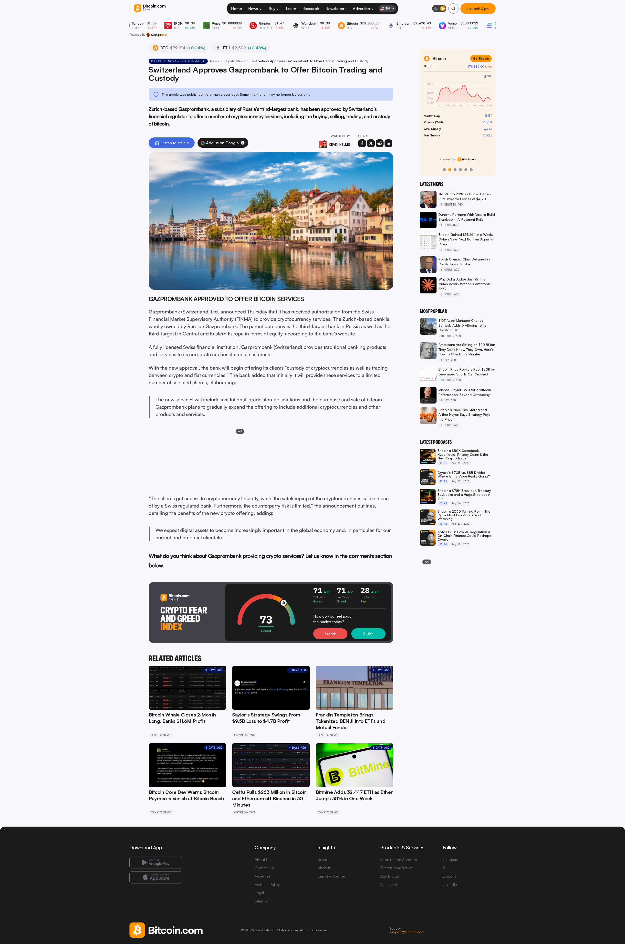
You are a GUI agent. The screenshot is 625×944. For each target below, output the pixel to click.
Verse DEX (389, 884)
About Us (262, 859)
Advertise (361, 8)
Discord (449, 876)
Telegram (450, 859)
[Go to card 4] (460, 169)
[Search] (453, 8)
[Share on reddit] (380, 143)
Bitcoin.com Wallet (396, 867)
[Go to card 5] (465, 169)
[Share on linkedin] (388, 143)
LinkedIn (450, 884)
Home (236, 8)
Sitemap (262, 901)
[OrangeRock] (156, 34)
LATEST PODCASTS (436, 442)
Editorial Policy (267, 884)
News (253, 8)
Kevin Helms (339, 144)
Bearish (330, 634)
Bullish (368, 634)
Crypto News (234, 61)
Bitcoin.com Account (398, 859)
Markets (324, 867)
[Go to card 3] (455, 169)
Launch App (478, 8)
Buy (272, 8)
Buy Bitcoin (390, 876)
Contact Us (264, 867)
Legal (259, 892)
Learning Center (331, 876)
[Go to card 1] (444, 169)
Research (310, 8)
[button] (243, 143)
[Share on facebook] (362, 143)
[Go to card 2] (449, 169)
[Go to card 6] (471, 169)
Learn (291, 8)
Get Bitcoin (481, 58)
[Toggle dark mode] (439, 8)
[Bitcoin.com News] (149, 8)
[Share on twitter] (371, 143)
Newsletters (335, 8)
